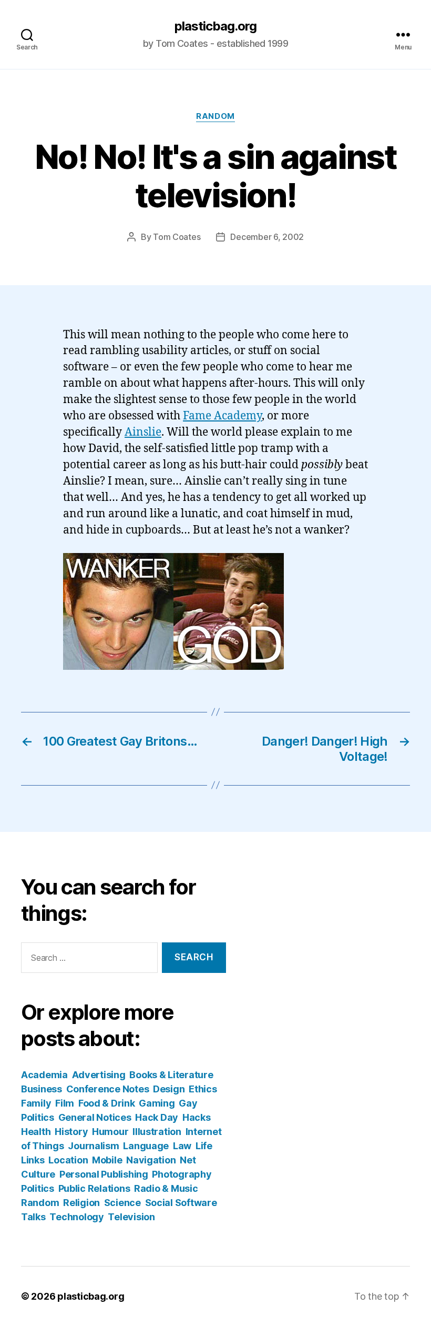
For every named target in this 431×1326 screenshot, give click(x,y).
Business (41, 1088)
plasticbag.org (215, 26)
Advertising (99, 1074)
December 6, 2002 (267, 237)
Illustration (156, 1131)
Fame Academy (222, 416)
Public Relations (94, 1188)
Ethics (203, 1088)
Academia (44, 1074)
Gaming (157, 1103)
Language (146, 1145)
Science (122, 1202)
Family (36, 1103)
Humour (110, 1131)
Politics (37, 1188)
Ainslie (143, 432)
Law (182, 1145)
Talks (33, 1216)
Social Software (181, 1202)
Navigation (151, 1160)
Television (131, 1216)
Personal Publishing (103, 1174)
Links (33, 1160)
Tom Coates (176, 237)
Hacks (196, 1117)
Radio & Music (166, 1188)
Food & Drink (106, 1103)
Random (215, 116)
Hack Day (156, 1117)
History (71, 1131)
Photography (181, 1174)
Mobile (107, 1160)
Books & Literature (171, 1074)
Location (68, 1160)
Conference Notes (107, 1088)
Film (64, 1103)
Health (35, 1131)
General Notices (94, 1117)
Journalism (93, 1145)
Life (204, 1145)
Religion (81, 1202)
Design (168, 1088)
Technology (76, 1216)
